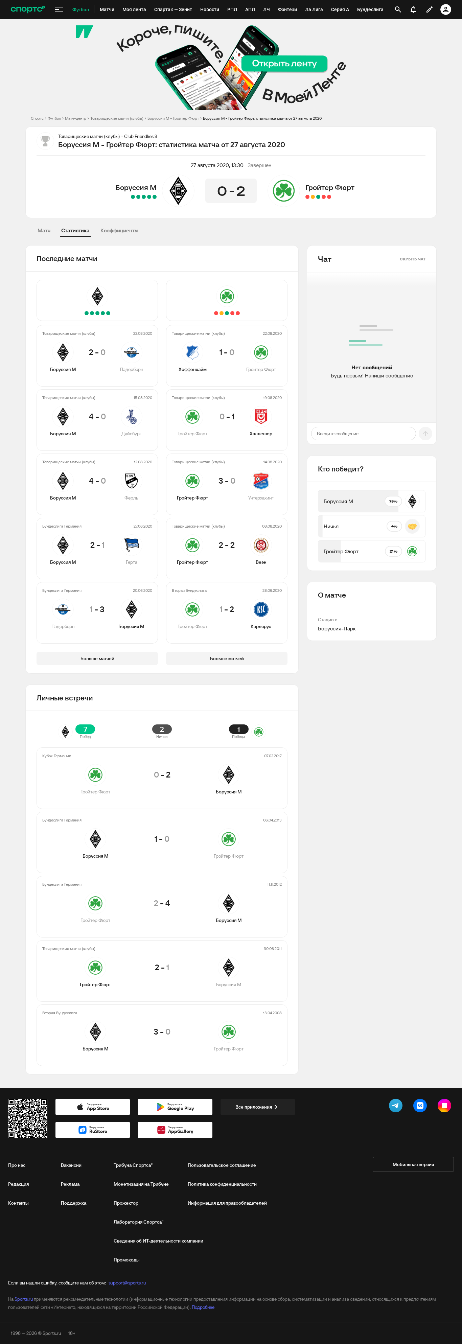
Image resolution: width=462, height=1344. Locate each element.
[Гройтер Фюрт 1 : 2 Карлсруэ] (307, 197)
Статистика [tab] (75, 230)
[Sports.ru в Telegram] (397, 1107)
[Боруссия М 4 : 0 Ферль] (144, 197)
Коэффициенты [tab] (119, 230)
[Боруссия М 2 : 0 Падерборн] (155, 197)
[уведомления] (413, 9)
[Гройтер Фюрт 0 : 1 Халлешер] (324, 197)
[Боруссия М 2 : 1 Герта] (138, 197)
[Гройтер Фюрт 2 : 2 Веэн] (313, 197)
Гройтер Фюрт (329, 187)
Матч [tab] (44, 230)
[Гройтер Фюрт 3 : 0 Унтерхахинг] (318, 197)
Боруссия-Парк (337, 628)
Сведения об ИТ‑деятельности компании (158, 1241)
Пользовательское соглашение (222, 1165)
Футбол (54, 118)
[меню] (59, 9)
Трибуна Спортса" (133, 1165)
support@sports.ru (127, 1283)
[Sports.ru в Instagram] (446, 1107)
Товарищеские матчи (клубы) (116, 118)
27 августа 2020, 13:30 (217, 165)
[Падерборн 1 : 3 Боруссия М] (133, 197)
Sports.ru (24, 1299)
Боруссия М (136, 187)
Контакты (18, 1203)
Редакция (18, 1184)
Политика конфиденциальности (222, 1184)
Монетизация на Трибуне (141, 1184)
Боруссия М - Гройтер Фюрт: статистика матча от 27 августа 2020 (262, 118)
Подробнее (203, 1307)
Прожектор (126, 1203)
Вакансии (71, 1165)
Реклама (70, 1184)
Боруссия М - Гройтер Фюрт (173, 118)
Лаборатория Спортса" (138, 1222)
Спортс (37, 118)
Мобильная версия (413, 1164)
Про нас (16, 1165)
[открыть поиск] (398, 9)
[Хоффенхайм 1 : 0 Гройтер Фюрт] (329, 197)
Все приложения (253, 1107)
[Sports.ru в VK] (421, 1107)
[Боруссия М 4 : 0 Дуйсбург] (149, 197)
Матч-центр (75, 118)
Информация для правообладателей (227, 1203)
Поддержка (73, 1203)
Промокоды (127, 1260)
